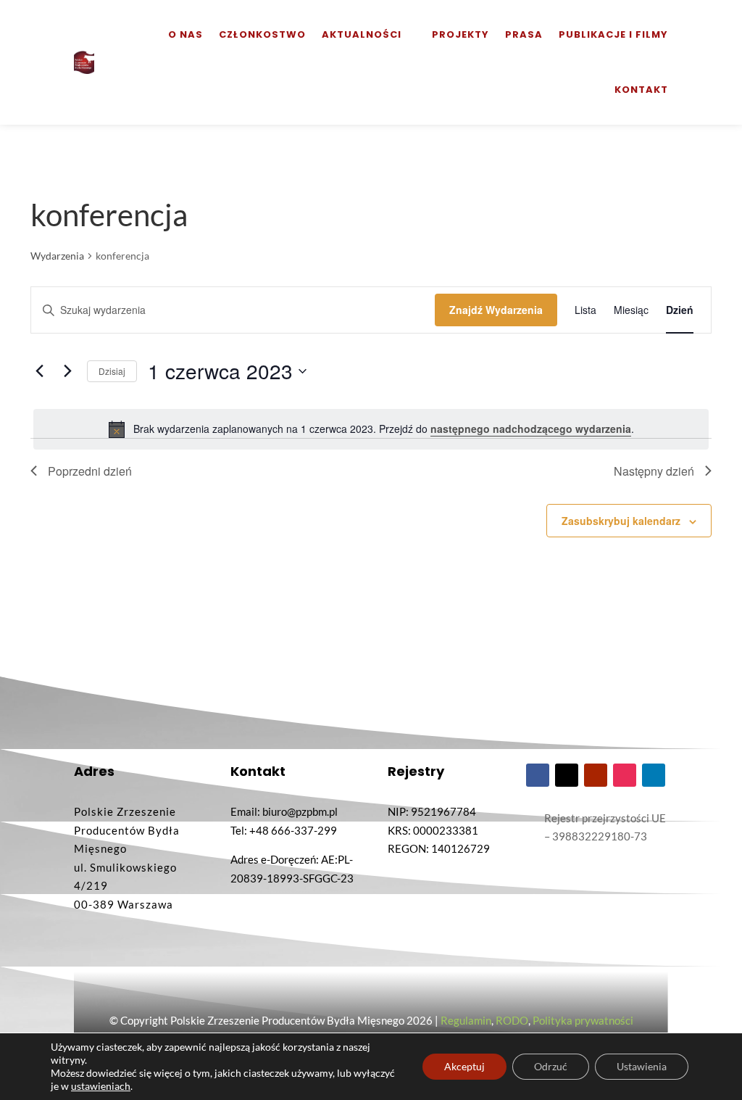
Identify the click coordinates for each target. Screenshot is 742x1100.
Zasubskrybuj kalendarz (621, 520)
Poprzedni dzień (90, 471)
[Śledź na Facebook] (537, 775)
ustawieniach (100, 1086)
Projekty (460, 34)
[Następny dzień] (67, 371)
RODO (512, 1020)
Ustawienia (642, 1066)
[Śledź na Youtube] (595, 775)
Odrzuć (550, 1066)
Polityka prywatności (583, 1020)
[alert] (371, 429)
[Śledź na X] (566, 775)
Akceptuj (464, 1066)
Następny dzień (654, 471)
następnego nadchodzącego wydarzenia (530, 428)
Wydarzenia (57, 255)
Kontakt (641, 89)
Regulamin (466, 1020)
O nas (185, 34)
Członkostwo (262, 34)
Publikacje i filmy (613, 34)
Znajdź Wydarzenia (496, 309)
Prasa (524, 34)
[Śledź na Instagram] (624, 775)
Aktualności (361, 34)
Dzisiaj (112, 371)
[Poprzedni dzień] (39, 371)
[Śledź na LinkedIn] (653, 775)
